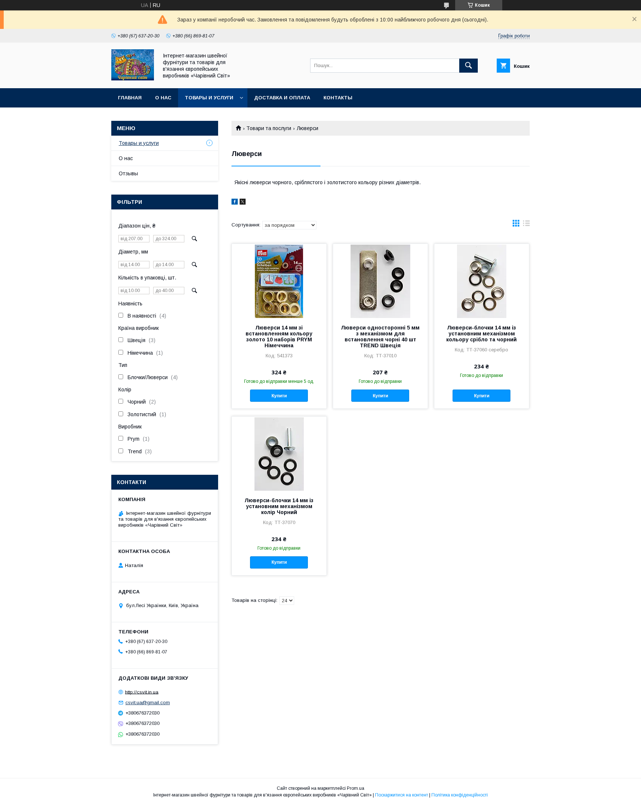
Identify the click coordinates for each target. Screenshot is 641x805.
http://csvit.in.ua (141, 692)
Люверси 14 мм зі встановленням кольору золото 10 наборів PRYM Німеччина (279, 336)
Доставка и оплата (282, 97)
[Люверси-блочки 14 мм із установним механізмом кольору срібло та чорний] (481, 281)
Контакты (337, 97)
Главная (130, 97)
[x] (243, 203)
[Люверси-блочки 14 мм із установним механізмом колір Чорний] (279, 454)
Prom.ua (355, 788)
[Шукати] (468, 66)
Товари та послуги (268, 128)
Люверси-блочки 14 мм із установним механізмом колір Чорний (278, 506)
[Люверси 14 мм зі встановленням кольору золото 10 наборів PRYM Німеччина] (279, 281)
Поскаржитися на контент (401, 795)
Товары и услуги (209, 97)
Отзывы (128, 173)
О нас (163, 97)
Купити (279, 395)
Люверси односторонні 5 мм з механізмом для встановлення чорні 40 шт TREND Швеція (380, 336)
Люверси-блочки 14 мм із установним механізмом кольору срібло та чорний (481, 333)
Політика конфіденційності (459, 795)
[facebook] (234, 203)
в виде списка (526, 225)
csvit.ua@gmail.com (147, 702)
